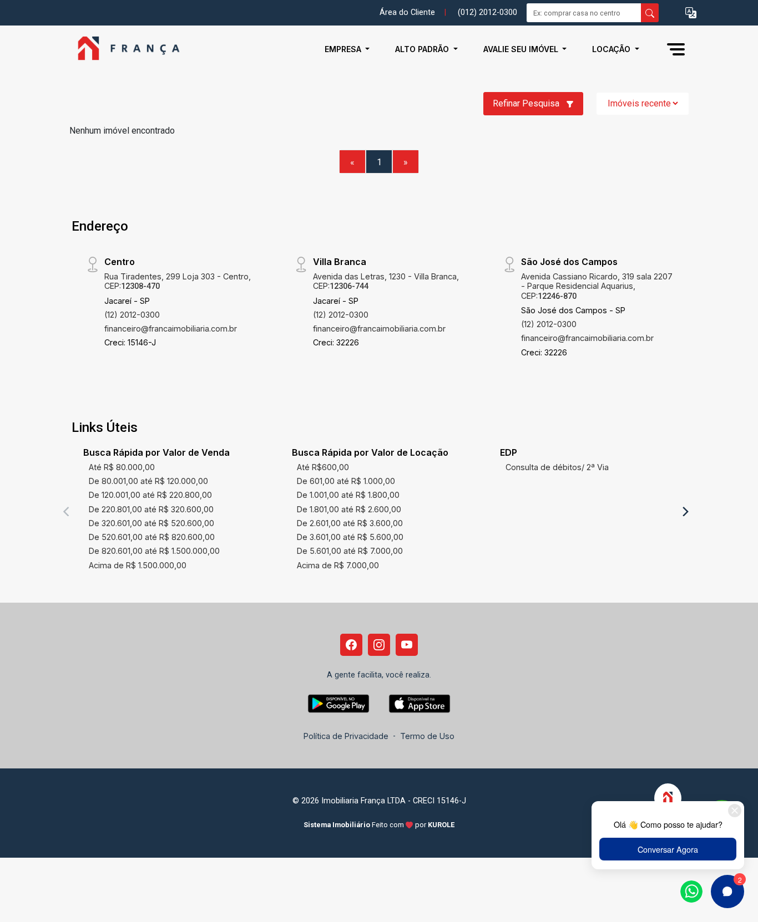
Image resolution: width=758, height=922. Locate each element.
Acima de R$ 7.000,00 (338, 565)
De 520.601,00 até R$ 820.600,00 (152, 537)
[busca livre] (650, 12)
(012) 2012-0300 (487, 12)
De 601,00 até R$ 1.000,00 (346, 481)
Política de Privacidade (346, 736)
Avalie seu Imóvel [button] (521, 49)
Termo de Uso (427, 736)
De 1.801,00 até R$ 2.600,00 (349, 509)
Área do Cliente (407, 12)
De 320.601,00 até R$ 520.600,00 (151, 523)
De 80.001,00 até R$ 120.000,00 (148, 481)
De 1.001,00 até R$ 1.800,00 (348, 495)
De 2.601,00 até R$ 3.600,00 (350, 523)
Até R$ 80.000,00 (122, 467)
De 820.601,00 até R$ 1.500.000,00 (154, 551)
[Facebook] (351, 645)
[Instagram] (379, 645)
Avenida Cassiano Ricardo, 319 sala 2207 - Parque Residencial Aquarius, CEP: (597, 286)
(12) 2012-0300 (132, 314)
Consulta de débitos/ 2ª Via (557, 467)
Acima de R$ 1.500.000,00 (137, 565)
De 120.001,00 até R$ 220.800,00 (150, 495)
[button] (691, 13)
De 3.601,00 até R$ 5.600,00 (350, 537)
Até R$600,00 (323, 467)
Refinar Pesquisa (527, 103)
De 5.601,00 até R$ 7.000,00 (350, 551)
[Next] (685, 511)
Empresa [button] (344, 49)
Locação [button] (612, 49)
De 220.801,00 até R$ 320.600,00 (151, 509)
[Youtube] (407, 645)
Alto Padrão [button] (423, 49)
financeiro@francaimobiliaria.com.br (170, 328)
